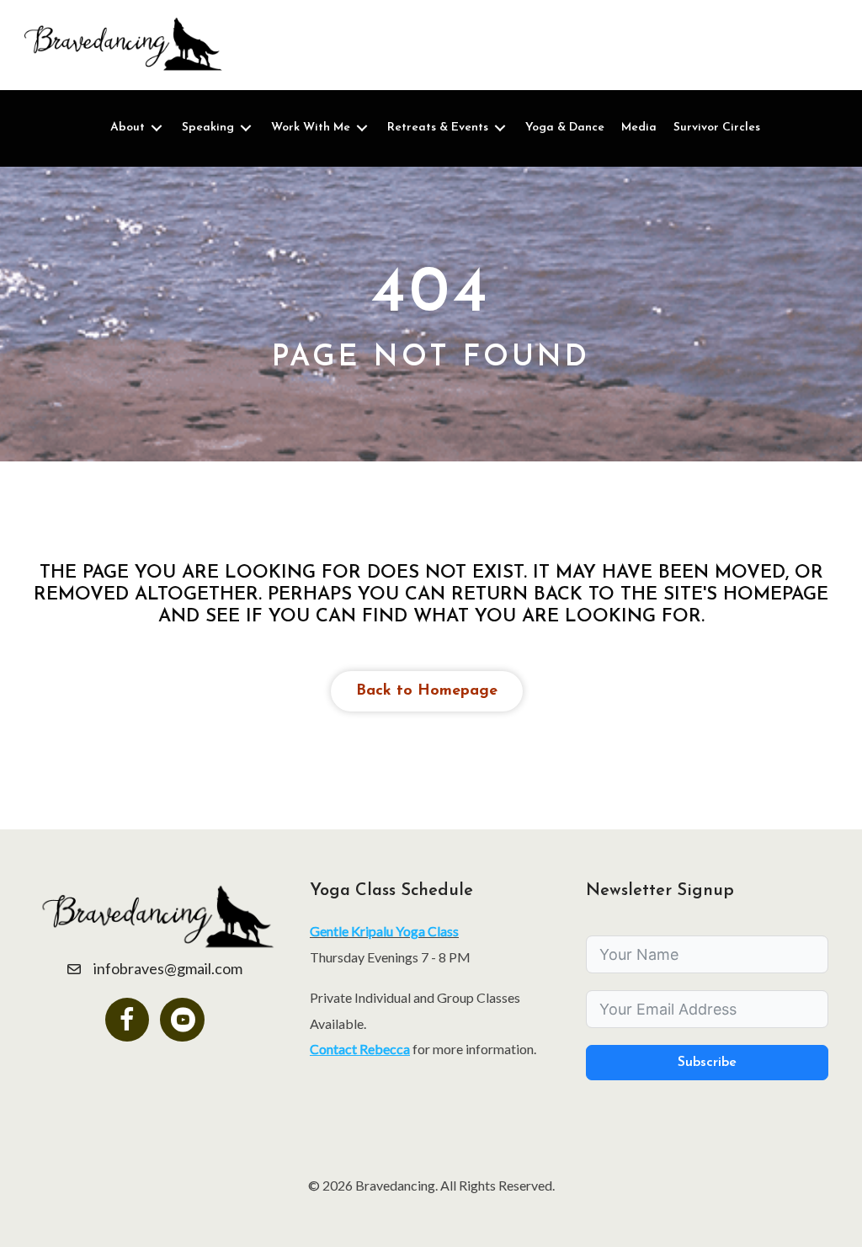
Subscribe (707, 1062)
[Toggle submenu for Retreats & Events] (500, 128)
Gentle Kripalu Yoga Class (384, 931)
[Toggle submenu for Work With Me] (362, 128)
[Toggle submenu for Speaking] (246, 128)
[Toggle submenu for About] (156, 128)
